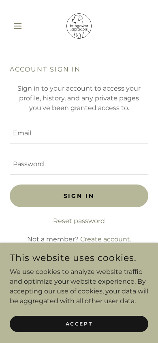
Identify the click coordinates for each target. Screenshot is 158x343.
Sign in (79, 196)
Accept (79, 324)
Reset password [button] (79, 221)
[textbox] (79, 133)
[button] (20, 26)
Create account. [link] (105, 239)
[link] (79, 26)
